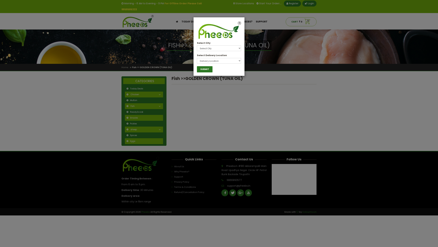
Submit (204, 69)
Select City (203, 43)
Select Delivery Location (212, 55)
